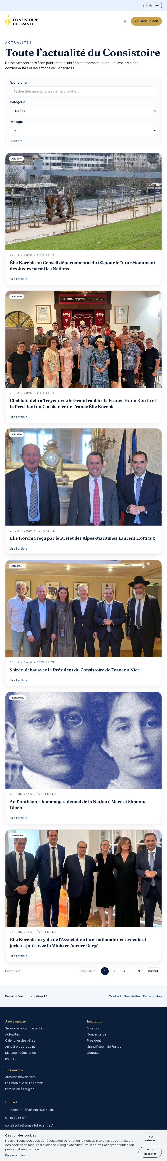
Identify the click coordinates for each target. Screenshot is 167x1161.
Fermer (154, 5)
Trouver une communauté (23, 1028)
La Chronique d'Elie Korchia (24, 1083)
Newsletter (132, 996)
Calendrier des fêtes (20, 1040)
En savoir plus (15, 1155)
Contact (115, 996)
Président (94, 1040)
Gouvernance (96, 1034)
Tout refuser (150, 1138)
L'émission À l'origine (19, 1089)
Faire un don (152, 996)
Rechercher (19, 82)
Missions (93, 1028)
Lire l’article (18, 279)
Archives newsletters (20, 1077)
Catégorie (17, 102)
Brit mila (10, 1059)
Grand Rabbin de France (104, 1046)
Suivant (153, 971)
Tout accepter (150, 1152)
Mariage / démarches (20, 1052)
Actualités (12, 1034)
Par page (16, 122)
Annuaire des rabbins (20, 1046)
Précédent (88, 971)
